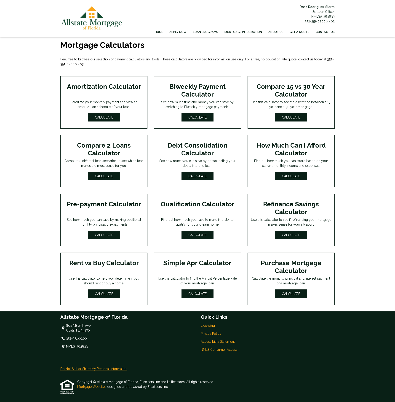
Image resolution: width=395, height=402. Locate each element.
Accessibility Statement (218, 341)
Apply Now (178, 32)
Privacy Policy (211, 333)
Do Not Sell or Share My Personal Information (93, 369)
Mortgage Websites (92, 387)
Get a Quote (299, 32)
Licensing (208, 325)
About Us (275, 32)
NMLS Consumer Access (219, 349)
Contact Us (325, 32)
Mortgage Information (243, 32)
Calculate (104, 117)
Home (159, 32)
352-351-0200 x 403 (320, 21)
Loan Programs (205, 32)
